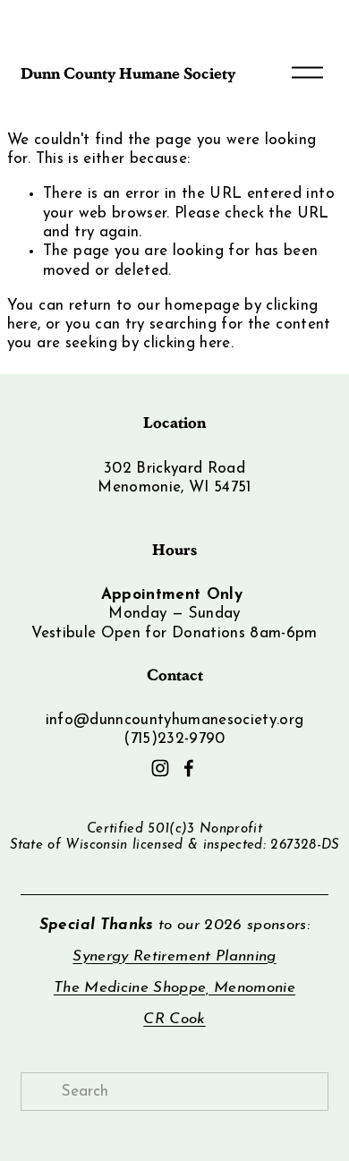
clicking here (186, 343)
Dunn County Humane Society (128, 72)
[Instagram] (160, 768)
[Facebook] (189, 768)
